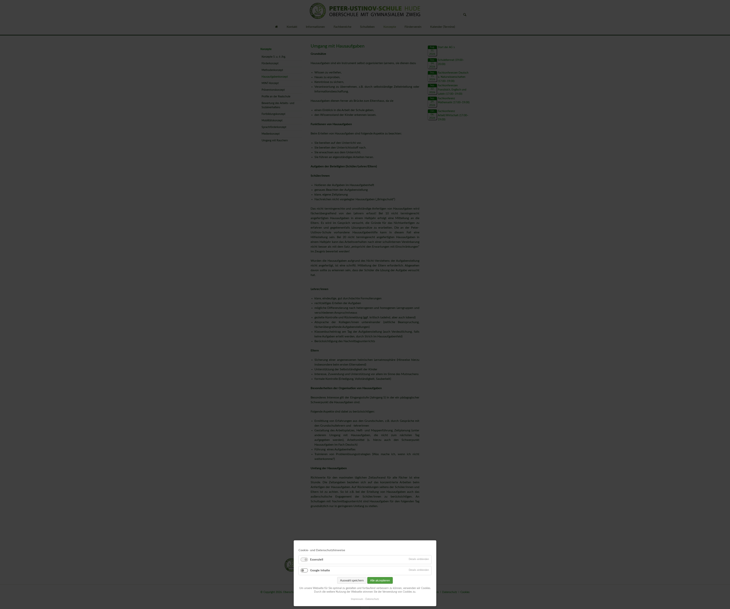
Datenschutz (372, 599)
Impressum (357, 599)
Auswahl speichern (352, 580)
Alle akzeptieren (380, 580)
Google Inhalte (320, 570)
